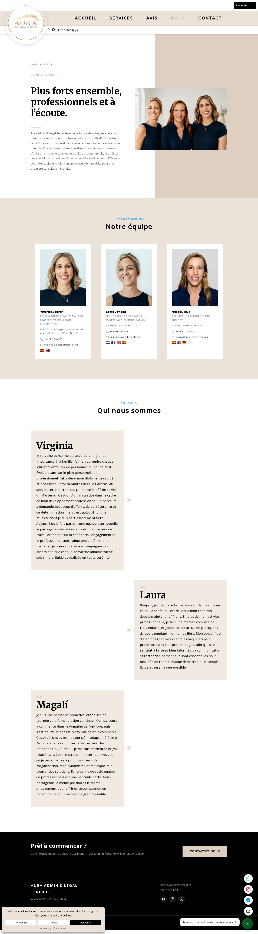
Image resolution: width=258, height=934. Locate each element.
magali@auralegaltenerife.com (192, 336)
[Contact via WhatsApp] (248, 878)
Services (121, 18)
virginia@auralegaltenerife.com (61, 344)
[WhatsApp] (181, 899)
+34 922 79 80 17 (170, 890)
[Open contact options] (247, 923)
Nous (178, 18)
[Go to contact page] (248, 911)
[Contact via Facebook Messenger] (248, 900)
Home (34, 64)
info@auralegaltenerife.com (175, 884)
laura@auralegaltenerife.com (125, 336)
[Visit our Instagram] (248, 889)
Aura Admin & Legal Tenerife (54, 888)
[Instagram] (172, 899)
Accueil (85, 18)
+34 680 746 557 (53, 339)
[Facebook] (163, 899)
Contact (210, 18)
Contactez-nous (205, 851)
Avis (152, 18)
